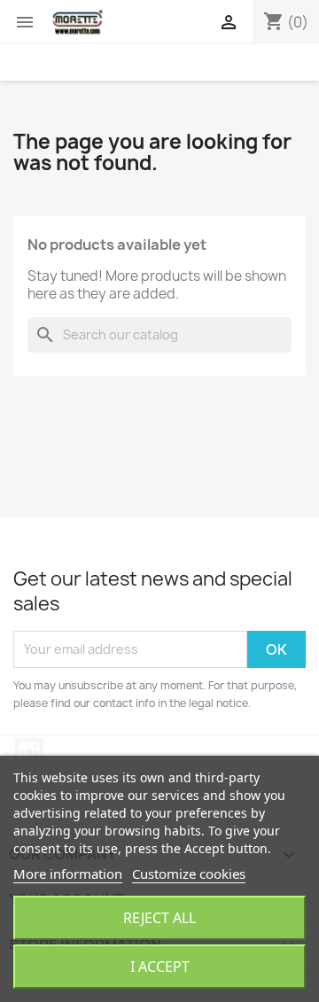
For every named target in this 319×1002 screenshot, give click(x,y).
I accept (160, 966)
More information (67, 873)
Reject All (159, 918)
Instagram (29, 752)
